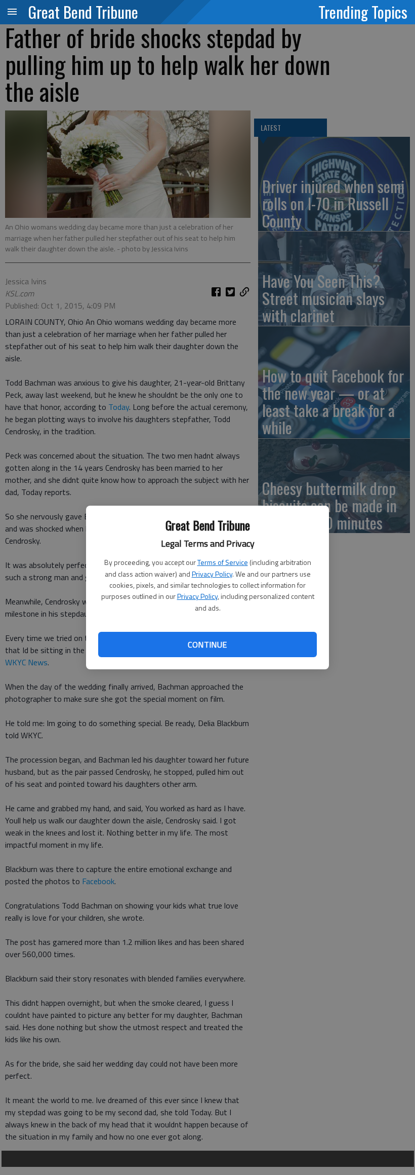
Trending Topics (362, 11)
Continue (207, 644)
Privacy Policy (212, 573)
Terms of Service (222, 562)
